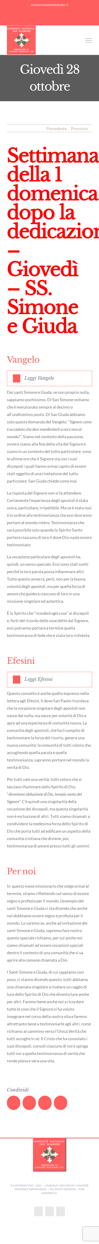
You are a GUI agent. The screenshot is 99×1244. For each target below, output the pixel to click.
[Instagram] (49, 1211)
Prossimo (79, 128)
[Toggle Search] (74, 40)
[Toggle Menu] (89, 40)
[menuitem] (49, 5)
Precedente (56, 128)
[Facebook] (38, 1211)
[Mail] (60, 1211)
